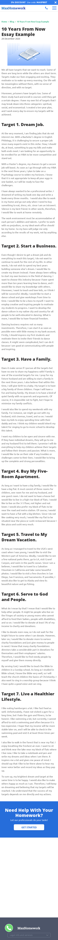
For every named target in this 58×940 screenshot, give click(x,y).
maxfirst (42, 2)
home (4, 21)
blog (12, 21)
